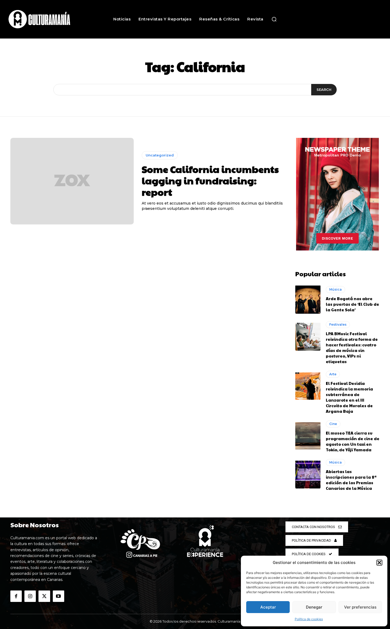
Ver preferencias (360, 607)
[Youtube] (58, 596)
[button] (379, 562)
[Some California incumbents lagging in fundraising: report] (72, 181)
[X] (44, 596)
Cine (333, 424)
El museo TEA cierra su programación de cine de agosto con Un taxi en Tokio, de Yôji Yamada (352, 441)
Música (335, 289)
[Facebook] (16, 596)
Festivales (337, 324)
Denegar (314, 607)
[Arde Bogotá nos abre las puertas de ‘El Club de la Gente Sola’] (307, 299)
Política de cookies (309, 619)
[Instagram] (30, 596)
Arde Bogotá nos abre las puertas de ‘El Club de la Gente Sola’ (352, 304)
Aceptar (268, 607)
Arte (332, 374)
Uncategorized (160, 155)
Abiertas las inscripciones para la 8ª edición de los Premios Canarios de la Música (351, 480)
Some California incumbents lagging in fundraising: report (210, 180)
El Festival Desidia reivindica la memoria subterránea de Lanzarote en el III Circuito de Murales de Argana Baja (349, 397)
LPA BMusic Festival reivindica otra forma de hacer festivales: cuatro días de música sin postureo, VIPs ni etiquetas (352, 347)
